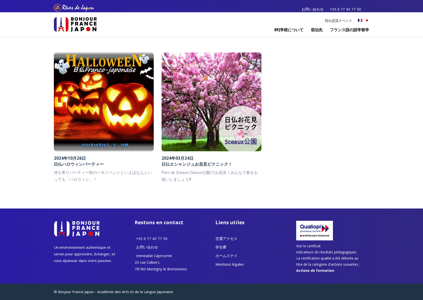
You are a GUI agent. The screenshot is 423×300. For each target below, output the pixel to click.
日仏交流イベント (338, 20)
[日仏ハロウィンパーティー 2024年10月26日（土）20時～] (104, 101)
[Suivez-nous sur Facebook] (55, 269)
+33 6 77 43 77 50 (345, 9)
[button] (289, 30)
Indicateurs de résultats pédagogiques (326, 252)
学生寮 (220, 247)
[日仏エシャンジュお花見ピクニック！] (211, 101)
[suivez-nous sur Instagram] (368, 9)
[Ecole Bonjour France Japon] (75, 24)
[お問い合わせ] (135, 247)
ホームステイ (226, 255)
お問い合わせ (313, 9)
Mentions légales (229, 264)
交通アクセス (226, 238)
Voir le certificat (308, 246)
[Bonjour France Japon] (360, 20)
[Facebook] (367, 9)
